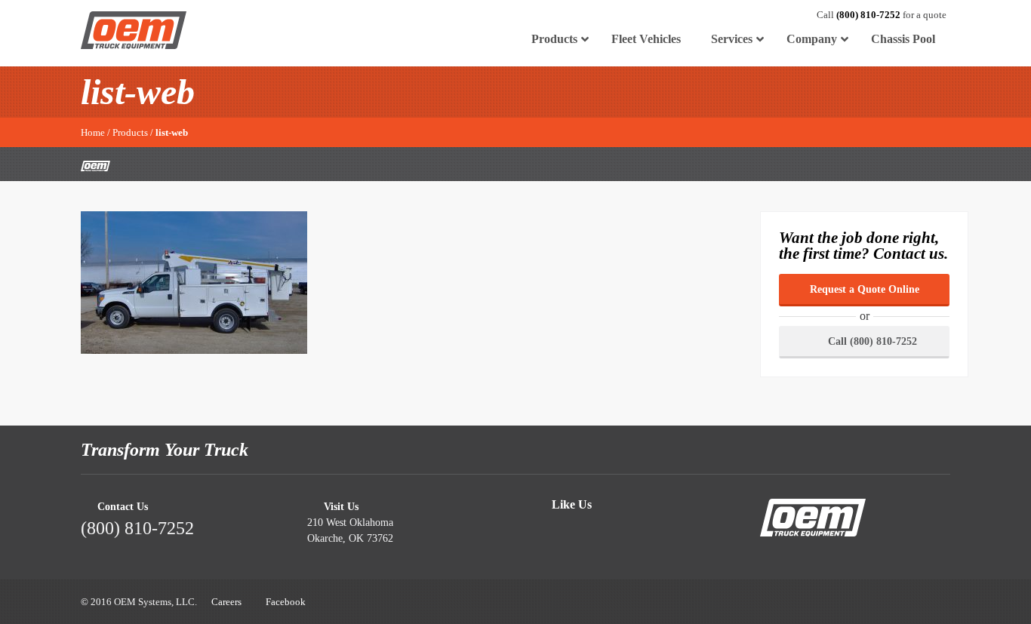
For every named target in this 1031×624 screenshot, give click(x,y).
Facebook (286, 601)
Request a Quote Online (864, 289)
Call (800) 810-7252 (871, 341)
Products (130, 132)
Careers (226, 601)
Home (93, 132)
